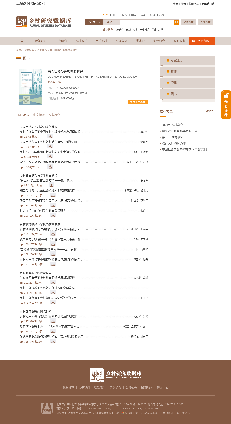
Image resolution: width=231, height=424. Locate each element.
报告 (124, 14)
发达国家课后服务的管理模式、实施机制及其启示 (51, 336)
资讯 (152, 14)
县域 (128, 29)
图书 (114, 14)
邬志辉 (54, 81)
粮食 (135, 29)
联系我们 (100, 387)
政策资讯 (41, 40)
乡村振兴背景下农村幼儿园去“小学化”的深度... (49, 298)
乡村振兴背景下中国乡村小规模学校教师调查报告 (51, 131)
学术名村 (101, 40)
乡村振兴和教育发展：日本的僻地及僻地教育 (49, 316)
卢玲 (145, 162)
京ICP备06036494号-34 (105, 412)
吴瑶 (145, 316)
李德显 (125, 326)
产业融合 (145, 29)
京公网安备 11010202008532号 (143, 412)
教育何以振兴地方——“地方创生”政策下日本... (49, 326)
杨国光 (137, 259)
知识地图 (147, 387)
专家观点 (177, 60)
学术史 (140, 40)
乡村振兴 (81, 40)
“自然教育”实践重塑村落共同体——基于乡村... (49, 249)
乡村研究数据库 (25, 50)
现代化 (120, 29)
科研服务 (179, 40)
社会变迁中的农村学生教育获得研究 (43, 210)
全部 (105, 14)
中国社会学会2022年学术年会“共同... (185, 149)
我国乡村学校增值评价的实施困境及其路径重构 (50, 239)
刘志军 (144, 336)
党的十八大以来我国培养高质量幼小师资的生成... (51, 162)
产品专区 (203, 40)
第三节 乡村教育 (172, 137)
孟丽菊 (135, 326)
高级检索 (189, 22)
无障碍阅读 (208, 3)
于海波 (144, 151)
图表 (133, 14)
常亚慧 (128, 190)
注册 (183, 3)
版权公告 (131, 387)
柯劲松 (137, 316)
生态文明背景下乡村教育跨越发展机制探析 (47, 277)
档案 (161, 14)
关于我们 (84, 387)
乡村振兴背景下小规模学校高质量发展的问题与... (51, 259)
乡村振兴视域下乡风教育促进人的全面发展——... (51, 287)
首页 (23, 40)
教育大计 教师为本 (174, 143)
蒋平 (129, 162)
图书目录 (24, 115)
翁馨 (145, 277)
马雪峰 (144, 249)
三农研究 (61, 40)
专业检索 (206, 22)
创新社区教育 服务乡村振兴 (179, 131)
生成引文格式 (137, 102)
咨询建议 (115, 387)
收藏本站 (194, 3)
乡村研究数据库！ (36, 3)
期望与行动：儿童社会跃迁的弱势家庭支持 (47, 190)
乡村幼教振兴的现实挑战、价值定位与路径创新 (50, 229)
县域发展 (121, 40)
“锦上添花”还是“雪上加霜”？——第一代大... (47, 180)
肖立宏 (135, 200)
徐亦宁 (144, 326)
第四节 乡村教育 (172, 124)
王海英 (144, 229)
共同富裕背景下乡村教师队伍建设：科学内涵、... (51, 141)
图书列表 (42, 50)
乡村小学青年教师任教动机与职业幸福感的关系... (51, 152)
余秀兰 (144, 180)
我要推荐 (68, 387)
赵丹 (145, 259)
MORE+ (210, 111)
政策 (143, 14)
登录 (175, 3)
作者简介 (54, 115)
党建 (153, 29)
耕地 (160, 29)
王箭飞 (137, 162)
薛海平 (144, 200)
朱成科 (144, 239)
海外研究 (159, 40)
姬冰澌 (137, 277)
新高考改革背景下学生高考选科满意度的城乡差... (51, 200)
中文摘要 (39, 115)
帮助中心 (162, 387)
